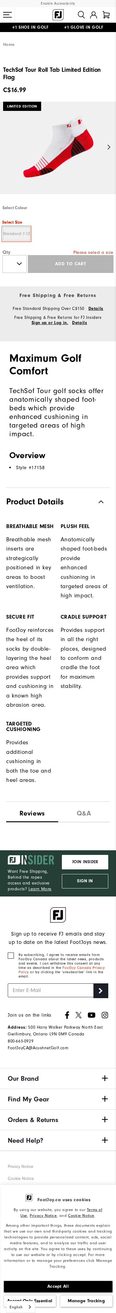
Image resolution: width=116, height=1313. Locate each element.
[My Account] (94, 14)
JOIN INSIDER (85, 862)
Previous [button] (7, 147)
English (16, 1307)
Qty (6, 252)
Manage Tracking (86, 1300)
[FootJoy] (58, 14)
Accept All (58, 1286)
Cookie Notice (81, 1215)
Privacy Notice (43, 1215)
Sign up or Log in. (50, 322)
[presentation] (84, 812)
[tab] (106, 15)
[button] (7, 14)
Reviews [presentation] (32, 813)
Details (95, 308)
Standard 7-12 (16, 233)
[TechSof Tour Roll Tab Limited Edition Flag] (58, 153)
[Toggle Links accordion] (58, 1078)
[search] (81, 14)
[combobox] (20, 1307)
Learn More (40, 889)
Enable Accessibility (58, 4)
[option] (58, 153)
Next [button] (109, 147)
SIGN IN (85, 881)
